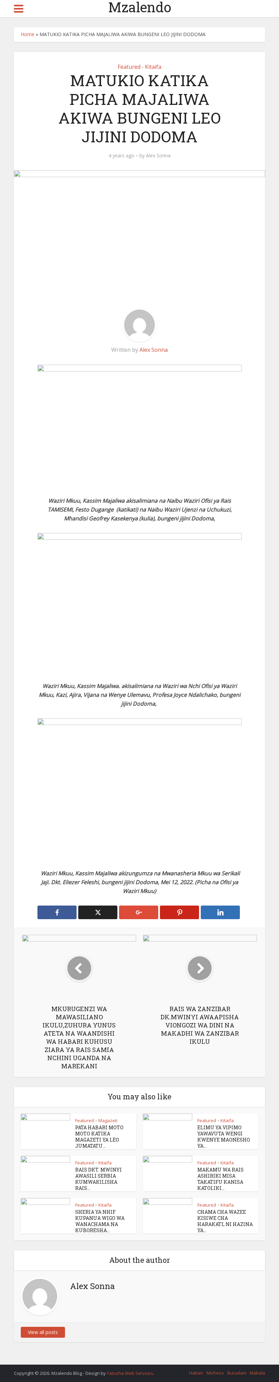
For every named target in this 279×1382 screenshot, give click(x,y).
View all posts (43, 1332)
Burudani (236, 1373)
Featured (129, 66)
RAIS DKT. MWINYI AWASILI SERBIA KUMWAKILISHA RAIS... (98, 1178)
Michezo (215, 1373)
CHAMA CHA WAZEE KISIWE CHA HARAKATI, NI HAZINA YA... (225, 1221)
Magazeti (107, 1120)
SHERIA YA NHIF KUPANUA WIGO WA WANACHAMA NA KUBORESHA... (100, 1221)
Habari (196, 1373)
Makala (257, 1373)
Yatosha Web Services (130, 1373)
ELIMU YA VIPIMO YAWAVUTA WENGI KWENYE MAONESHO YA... (223, 1136)
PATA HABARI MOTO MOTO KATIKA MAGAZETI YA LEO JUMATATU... (99, 1136)
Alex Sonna (158, 156)
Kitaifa (153, 66)
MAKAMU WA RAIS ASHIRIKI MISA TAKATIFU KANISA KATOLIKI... (220, 1178)
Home (27, 34)
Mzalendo (139, 7)
